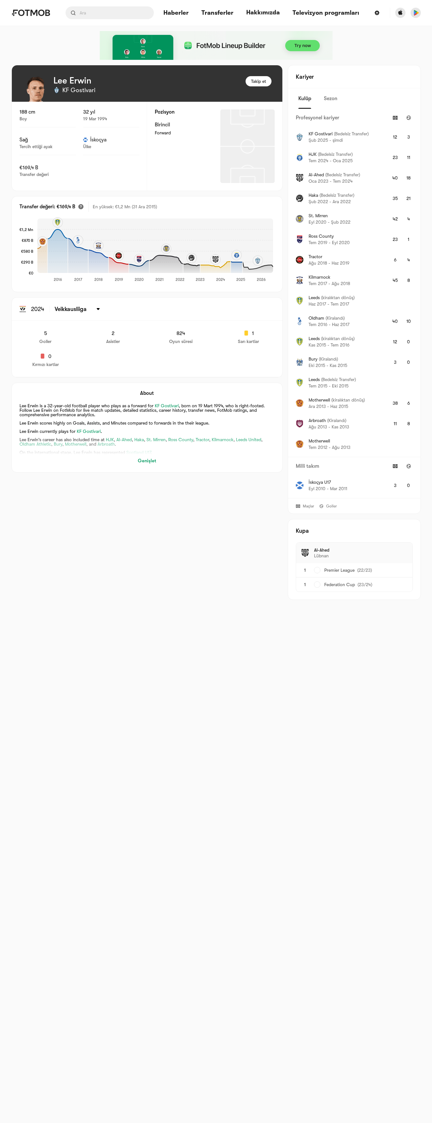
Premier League (339, 570)
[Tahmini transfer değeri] (81, 206)
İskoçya (98, 139)
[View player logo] (35, 89)
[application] (155, 250)
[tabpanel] (354, 303)
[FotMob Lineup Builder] (216, 45)
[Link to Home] (31, 13)
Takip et (258, 81)
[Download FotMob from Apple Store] (400, 13)
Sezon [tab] (330, 98)
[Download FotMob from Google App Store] (416, 13)
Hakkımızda (263, 12)
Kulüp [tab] (304, 98)
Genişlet (147, 461)
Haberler (176, 13)
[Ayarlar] (377, 13)
